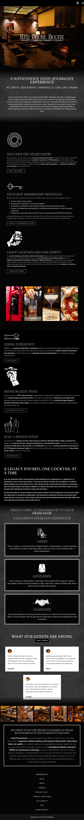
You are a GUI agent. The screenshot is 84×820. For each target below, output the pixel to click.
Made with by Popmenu (28, 817)
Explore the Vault (15, 410)
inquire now (12, 456)
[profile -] (77, 3)
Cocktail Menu (16, 271)
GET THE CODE (16, 171)
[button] (6, 303)
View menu (11, 361)
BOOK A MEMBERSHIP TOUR (21, 223)
